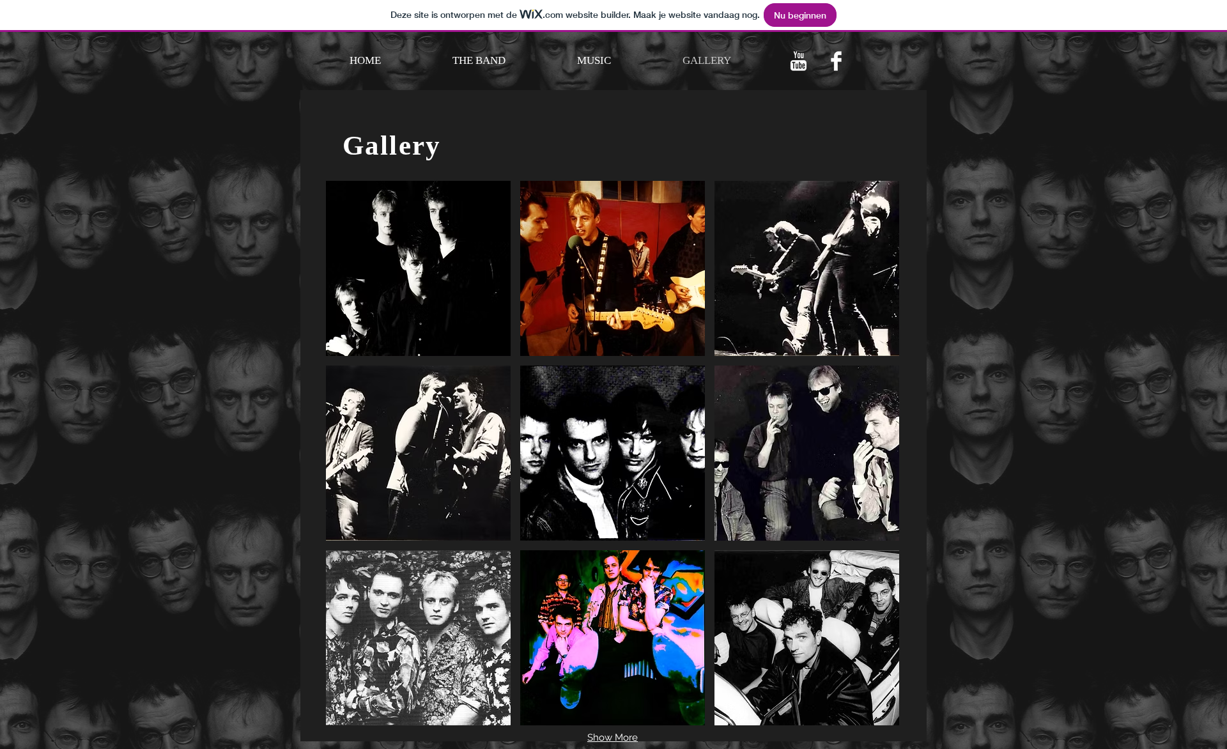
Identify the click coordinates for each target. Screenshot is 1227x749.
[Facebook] (836, 61)
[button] (418, 268)
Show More (612, 737)
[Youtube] (798, 61)
